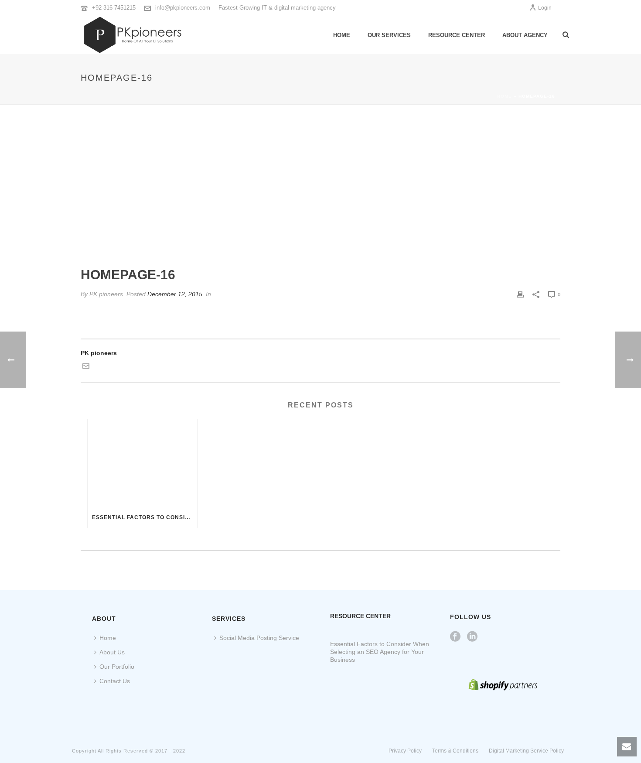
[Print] (520, 294)
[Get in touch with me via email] (85, 367)
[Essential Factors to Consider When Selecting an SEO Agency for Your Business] (142, 463)
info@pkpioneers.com (182, 7)
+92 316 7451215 (114, 7)
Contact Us (114, 680)
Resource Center (456, 35)
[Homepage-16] (320, 192)
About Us (112, 652)
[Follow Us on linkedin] (472, 637)
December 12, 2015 (174, 294)
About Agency (525, 35)
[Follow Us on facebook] (455, 637)
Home (341, 35)
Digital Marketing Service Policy (526, 751)
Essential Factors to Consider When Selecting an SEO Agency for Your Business (144, 517)
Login (545, 8)
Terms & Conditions (455, 751)
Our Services (389, 35)
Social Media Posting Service (259, 637)
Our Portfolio (116, 666)
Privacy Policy (405, 751)
